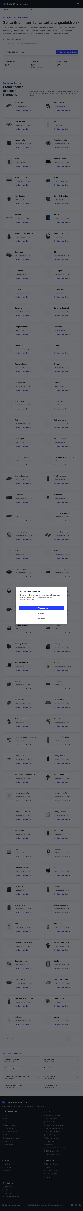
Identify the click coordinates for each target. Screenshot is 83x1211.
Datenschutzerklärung (26, 599)
